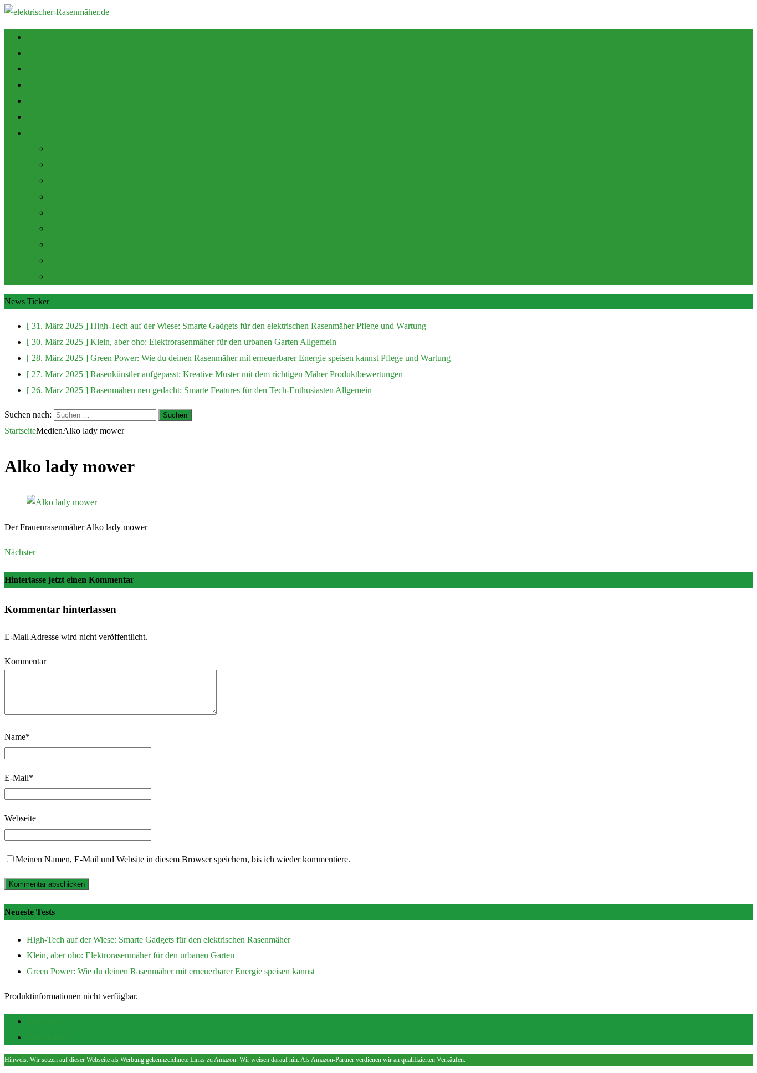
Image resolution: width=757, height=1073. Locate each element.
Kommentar (25, 661)
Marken (62, 244)
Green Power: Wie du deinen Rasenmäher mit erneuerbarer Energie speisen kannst (171, 971)
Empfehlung (48, 84)
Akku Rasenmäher (81, 148)
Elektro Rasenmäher (84, 180)
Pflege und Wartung (84, 196)
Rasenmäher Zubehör (86, 276)
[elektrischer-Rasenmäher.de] (56, 12)
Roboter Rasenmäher (85, 164)
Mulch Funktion (55, 116)
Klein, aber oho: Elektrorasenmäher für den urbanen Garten (130, 955)
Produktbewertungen (85, 228)
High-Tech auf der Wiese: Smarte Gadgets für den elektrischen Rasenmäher (158, 939)
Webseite (20, 818)
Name (14, 736)
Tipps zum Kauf (55, 53)
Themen (41, 133)
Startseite (42, 37)
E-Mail (16, 777)
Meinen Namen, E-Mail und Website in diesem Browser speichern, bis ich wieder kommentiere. (183, 859)
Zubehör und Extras (84, 260)
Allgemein (67, 212)
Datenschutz (48, 1037)
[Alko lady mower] (62, 502)
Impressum (46, 1021)
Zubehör (42, 100)
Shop (36, 68)
